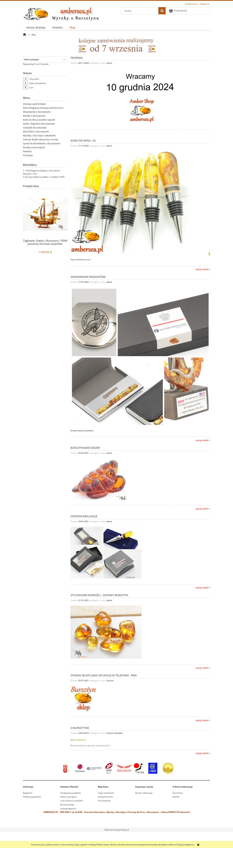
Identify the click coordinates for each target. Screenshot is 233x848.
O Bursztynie (80, 727)
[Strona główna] (61, 13)
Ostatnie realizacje (84, 516)
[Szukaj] (162, 10)
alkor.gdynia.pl (128, 824)
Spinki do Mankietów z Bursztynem (41, 143)
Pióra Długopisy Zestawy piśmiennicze (43, 107)
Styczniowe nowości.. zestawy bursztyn (99, 594)
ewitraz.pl (138, 824)
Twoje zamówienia (106, 793)
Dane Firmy (178, 793)
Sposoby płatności (68, 808)
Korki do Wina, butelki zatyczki (39, 119)
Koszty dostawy (67, 804)
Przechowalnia (104, 800)
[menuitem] (36, 27)
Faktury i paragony (68, 796)
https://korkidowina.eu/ (81, 259)
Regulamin (27, 793)
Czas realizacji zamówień (71, 800)
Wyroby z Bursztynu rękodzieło (39, 135)
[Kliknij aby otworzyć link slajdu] (116, 768)
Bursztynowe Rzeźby (85, 447)
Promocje (28, 155)
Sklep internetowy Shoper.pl (116, 829)
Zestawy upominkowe (34, 103)
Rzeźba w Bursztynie (34, 147)
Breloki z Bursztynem (34, 115)
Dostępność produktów (70, 793)
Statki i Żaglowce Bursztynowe (39, 123)
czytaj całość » (202, 269)
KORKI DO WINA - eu (83, 140)
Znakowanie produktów (88, 276)
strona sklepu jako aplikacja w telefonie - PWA (104, 675)
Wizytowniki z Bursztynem (37, 111)
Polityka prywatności (32, 796)
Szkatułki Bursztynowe (35, 127)
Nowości (27, 151)
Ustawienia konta (105, 796)
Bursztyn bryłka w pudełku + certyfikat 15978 (44, 177)
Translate (44, 64)
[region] (116, 768)
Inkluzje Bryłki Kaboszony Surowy (40, 139)
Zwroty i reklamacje (143, 793)
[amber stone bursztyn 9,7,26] (116, 45)
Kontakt (176, 796)
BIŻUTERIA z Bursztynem (36, 131)
